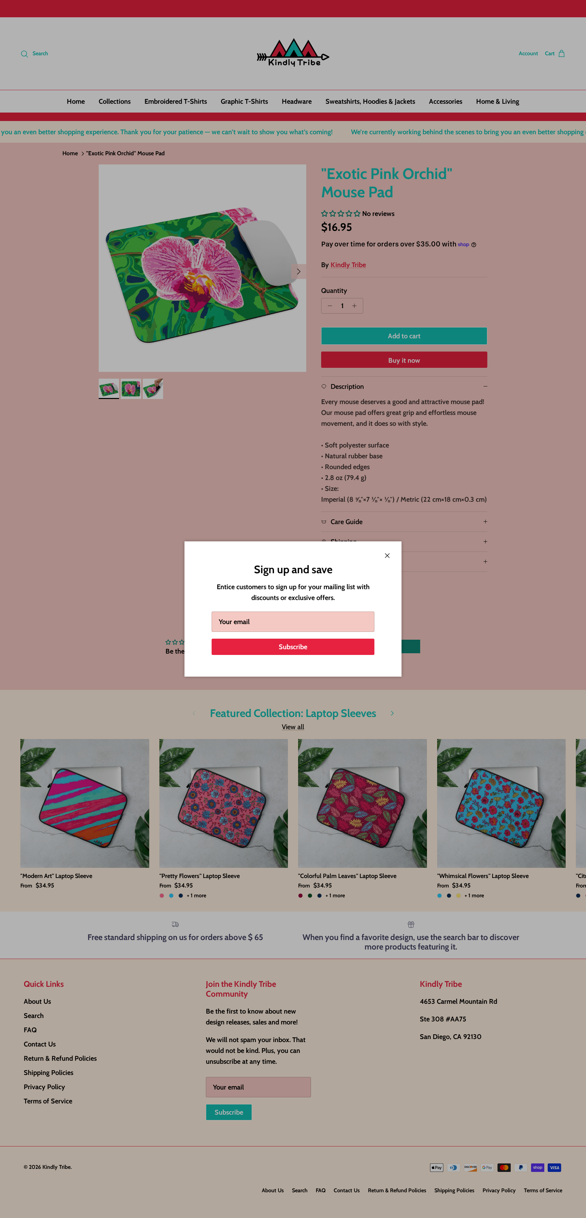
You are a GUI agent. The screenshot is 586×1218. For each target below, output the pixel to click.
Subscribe (293, 647)
